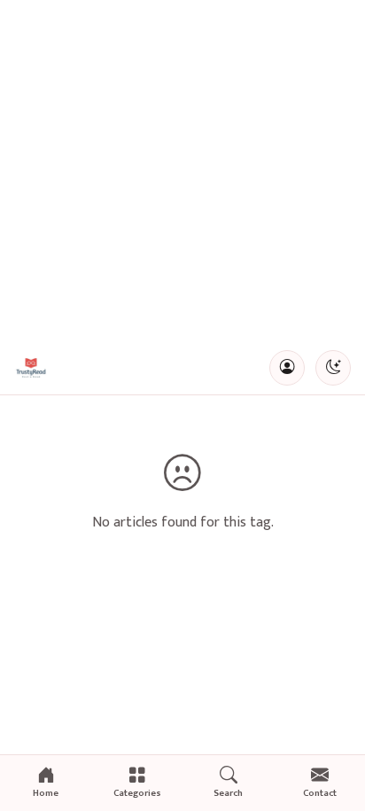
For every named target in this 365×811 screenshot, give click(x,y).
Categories (137, 793)
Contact (320, 793)
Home (45, 793)
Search (228, 793)
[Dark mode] (333, 368)
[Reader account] (287, 368)
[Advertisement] (182, 170)
